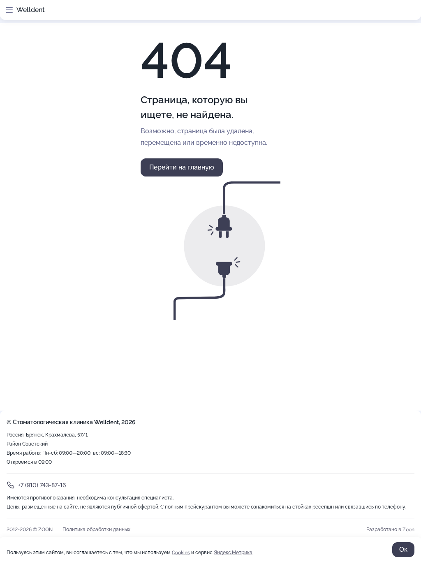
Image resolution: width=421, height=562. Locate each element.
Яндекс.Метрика (233, 552)
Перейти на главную (181, 167)
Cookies (181, 552)
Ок (403, 549)
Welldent (30, 10)
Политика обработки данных (96, 529)
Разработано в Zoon (390, 529)
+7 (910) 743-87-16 (42, 485)
